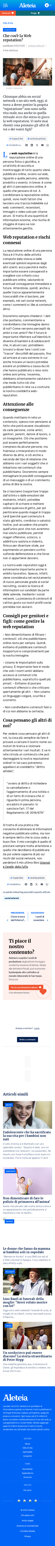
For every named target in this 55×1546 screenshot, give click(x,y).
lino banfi (10, 1271)
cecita (8, 1325)
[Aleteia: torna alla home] (27, 5)
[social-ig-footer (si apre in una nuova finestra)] (36, 1500)
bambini (9, 1221)
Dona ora (6, 13)
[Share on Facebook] (26, 145)
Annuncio (27, 1477)
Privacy (27, 1536)
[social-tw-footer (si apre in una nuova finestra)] (30, 1500)
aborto (9, 1105)
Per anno (27, 1490)
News (27, 1443)
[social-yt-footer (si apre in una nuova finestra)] (19, 1500)
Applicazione (27, 1473)
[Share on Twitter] (37, 145)
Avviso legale (27, 1520)
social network (12, 898)
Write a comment (27, 1039)
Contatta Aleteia (27, 1531)
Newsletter (27, 1469)
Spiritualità (27, 1452)
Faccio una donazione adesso (24, 987)
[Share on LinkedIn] (32, 145)
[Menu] (9, 5)
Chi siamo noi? (27, 1515)
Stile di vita (8, 23)
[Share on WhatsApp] (47, 145)
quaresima (10, 1171)
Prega (33, 13)
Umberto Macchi (36, 45)
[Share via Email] (42, 145)
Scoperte (27, 1456)
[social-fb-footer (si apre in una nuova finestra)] (24, 1500)
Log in (37, 1028)
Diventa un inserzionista (27, 1526)
